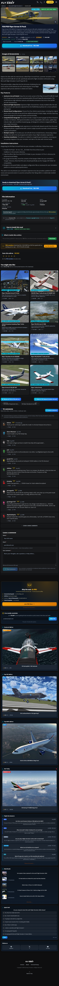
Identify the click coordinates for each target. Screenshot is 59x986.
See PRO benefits (49, 246)
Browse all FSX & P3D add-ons (12, 399)
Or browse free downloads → (29, 607)
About (27, 964)
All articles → (29, 902)
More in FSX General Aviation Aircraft (47, 399)
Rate (17, 37)
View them (52, 238)
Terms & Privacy (35, 964)
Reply (9, 427)
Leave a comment (52, 410)
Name (5, 535)
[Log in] (44, 2)
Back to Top (29, 973)
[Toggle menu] (56, 2)
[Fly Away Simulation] (7, 2)
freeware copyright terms (32, 218)
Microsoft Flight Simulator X (15, 6)
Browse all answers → (29, 863)
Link (14, 427)
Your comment (7, 550)
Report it (52, 218)
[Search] (37, 2)
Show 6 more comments (30, 525)
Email (4, 542)
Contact (22, 964)
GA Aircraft (28, 6)
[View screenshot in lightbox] (55, 22)
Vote (5, 937)
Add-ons (4, 6)
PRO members (52, 212)
